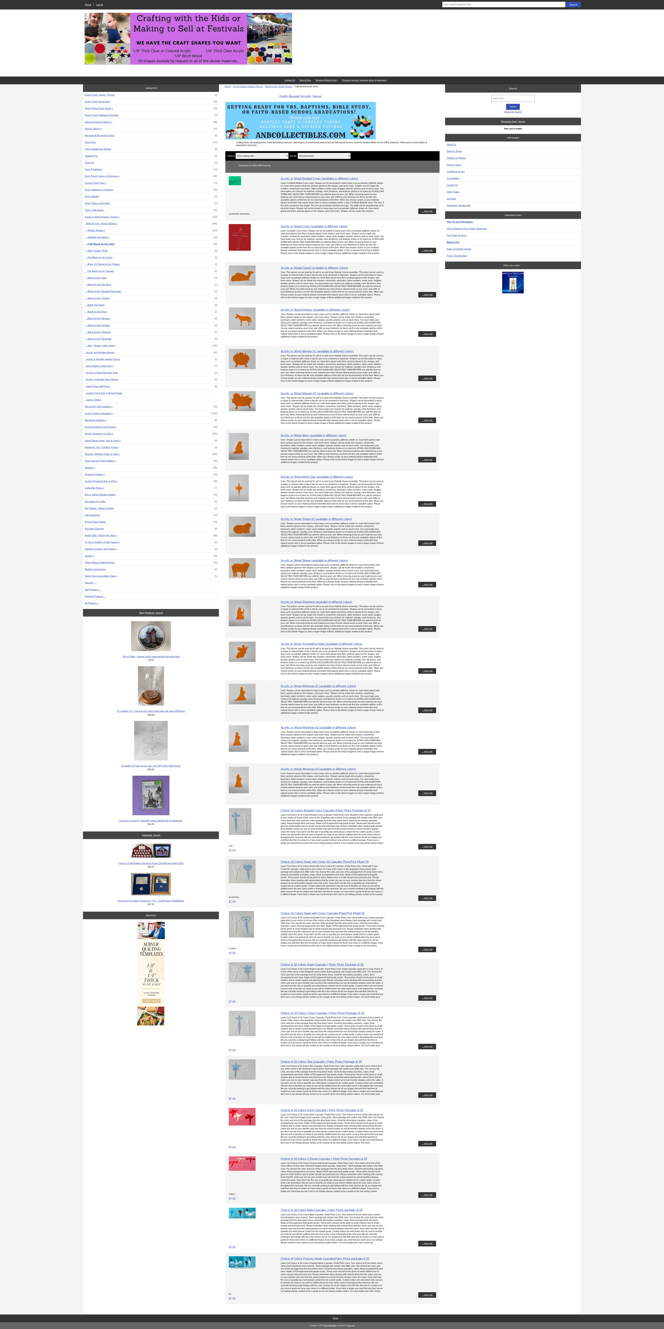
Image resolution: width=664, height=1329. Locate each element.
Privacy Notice (454, 165)
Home (88, 4)
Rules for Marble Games (459, 249)
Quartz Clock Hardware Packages (151, 115)
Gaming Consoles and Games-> (151, 549)
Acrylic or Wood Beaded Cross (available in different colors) (319, 178)
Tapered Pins (151, 156)
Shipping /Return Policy (326, 80)
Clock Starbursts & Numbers (151, 189)
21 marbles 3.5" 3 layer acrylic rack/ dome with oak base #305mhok (151, 711)
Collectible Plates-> (151, 488)
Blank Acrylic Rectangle (151, 339)
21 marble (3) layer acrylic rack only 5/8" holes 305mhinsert (151, 766)
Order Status (453, 192)
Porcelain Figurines (151, 528)
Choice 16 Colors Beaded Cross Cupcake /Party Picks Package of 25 (326, 810)
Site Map (451, 198)
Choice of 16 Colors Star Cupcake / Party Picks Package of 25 (321, 1061)
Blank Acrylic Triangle (151, 298)
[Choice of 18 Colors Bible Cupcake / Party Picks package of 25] (242, 1218)
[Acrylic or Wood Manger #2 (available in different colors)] (242, 410)
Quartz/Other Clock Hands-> (151, 108)
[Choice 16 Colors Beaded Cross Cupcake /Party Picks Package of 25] (240, 834)
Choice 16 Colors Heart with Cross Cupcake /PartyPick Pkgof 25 (323, 913)
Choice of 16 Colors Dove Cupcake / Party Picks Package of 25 (322, 1110)
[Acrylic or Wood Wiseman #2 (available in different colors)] (239, 751)
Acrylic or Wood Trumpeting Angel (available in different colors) (321, 644)
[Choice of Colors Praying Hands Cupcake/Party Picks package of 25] (242, 1268)
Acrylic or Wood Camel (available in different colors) (314, 267)
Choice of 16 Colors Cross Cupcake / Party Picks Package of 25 (322, 1013)
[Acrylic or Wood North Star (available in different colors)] (239, 500)
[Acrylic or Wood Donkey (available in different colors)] (242, 329)
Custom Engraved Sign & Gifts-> (151, 481)
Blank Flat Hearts (151, 305)
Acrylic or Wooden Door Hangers (151, 379)
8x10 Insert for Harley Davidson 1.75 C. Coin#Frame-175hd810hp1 (151, 901)
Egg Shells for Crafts (151, 501)
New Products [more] (151, 612)
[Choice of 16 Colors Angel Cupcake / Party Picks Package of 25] (242, 981)
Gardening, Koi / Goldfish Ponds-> (151, 447)
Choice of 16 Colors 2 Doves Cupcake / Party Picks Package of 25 (324, 1158)
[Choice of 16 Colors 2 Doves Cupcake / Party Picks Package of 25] (242, 1170)
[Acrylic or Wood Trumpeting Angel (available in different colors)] (242, 661)
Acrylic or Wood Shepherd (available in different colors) (316, 602)
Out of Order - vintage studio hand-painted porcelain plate (151, 656)
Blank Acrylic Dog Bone (151, 284)
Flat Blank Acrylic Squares (151, 271)
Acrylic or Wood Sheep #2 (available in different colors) (316, 519)
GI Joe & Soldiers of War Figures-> (151, 542)
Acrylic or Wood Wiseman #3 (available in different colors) (318, 769)
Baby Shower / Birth (151, 250)
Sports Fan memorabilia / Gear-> (151, 576)
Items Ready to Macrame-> (151, 366)
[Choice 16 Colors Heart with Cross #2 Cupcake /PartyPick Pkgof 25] (242, 882)
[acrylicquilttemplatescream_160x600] (151, 974)
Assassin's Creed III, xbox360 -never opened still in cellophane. (151, 820)
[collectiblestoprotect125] (513, 283)
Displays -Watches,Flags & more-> (151, 454)
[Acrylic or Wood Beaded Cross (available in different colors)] (235, 184)
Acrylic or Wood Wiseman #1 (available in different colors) (318, 686)
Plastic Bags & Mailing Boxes (151, 562)
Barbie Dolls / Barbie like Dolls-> (151, 535)
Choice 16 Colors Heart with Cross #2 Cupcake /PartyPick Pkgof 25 (324, 861)
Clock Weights (151, 196)
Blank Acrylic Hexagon (151, 318)
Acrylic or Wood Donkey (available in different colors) (315, 309)
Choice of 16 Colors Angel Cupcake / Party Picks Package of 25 (322, 964)
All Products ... (92, 603)
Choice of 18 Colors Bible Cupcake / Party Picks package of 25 (321, 1210)
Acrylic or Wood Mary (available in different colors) (314, 435)
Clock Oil (151, 162)
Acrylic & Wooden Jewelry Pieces (151, 359)
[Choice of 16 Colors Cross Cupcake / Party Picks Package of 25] (242, 1035)
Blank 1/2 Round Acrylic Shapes (151, 264)
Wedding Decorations (151, 237)
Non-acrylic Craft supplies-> (151, 406)
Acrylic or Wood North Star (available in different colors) (317, 477)
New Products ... (93, 589)
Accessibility (453, 178)
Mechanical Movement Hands (151, 135)
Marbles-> (151, 467)
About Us (451, 144)
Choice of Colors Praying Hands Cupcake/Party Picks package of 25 (325, 1258)
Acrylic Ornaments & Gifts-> (151, 433)
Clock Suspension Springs (151, 149)
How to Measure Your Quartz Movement (467, 228)
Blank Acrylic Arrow (151, 311)
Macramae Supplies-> (151, 420)
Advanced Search (513, 112)
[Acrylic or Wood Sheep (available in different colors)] (242, 577)
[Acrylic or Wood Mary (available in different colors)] (239, 459)
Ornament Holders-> (151, 474)
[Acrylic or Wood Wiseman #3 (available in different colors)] (239, 792)
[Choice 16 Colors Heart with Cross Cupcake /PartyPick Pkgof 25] (241, 937)
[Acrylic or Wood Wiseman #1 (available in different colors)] (242, 703)
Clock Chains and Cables (151, 203)
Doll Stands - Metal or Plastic (151, 508)
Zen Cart (351, 1325)
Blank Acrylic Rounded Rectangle (151, 291)
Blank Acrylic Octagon (151, 325)
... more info (427, 211)
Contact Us (452, 185)
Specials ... (90, 582)
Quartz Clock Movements (151, 101)
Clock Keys (151, 142)
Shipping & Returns (456, 158)
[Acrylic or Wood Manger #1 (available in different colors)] (242, 368)
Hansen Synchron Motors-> (151, 122)
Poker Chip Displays (457, 255)
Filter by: (231, 156)
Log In (99, 4)
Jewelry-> (151, 556)
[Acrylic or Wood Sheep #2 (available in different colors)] (242, 536)
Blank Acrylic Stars (151, 278)
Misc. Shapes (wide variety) (151, 345)
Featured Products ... (95, 596)
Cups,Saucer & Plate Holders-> (151, 461)
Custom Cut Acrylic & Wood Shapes (103, 393)
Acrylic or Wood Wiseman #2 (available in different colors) (318, 727)
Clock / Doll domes (151, 210)
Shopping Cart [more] (513, 121)
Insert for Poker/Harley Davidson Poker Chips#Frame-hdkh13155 (151, 863)
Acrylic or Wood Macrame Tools (151, 372)
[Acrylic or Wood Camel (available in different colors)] (242, 285)
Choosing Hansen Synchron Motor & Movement (364, 80)
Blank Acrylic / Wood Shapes (278, 86)
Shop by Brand (454, 151)
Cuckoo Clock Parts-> (151, 183)
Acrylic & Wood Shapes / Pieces (248, 86)
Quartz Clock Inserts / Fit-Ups (151, 95)
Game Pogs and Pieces (151, 386)
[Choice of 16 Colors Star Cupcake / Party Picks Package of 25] (242, 1079)
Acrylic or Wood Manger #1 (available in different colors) (317, 351)
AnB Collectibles (330, 1325)
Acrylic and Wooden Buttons (151, 352)
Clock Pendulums (151, 169)
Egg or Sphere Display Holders (151, 494)
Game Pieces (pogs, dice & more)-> (151, 440)
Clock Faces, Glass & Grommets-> (151, 176)
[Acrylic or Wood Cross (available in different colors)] (240, 250)
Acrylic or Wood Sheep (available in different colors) (314, 560)
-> (151, 217)
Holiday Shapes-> (151, 230)
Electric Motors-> (151, 128)
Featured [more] (151, 835)
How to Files (305, 80)
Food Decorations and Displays (151, 427)
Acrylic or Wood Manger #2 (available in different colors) (317, 393)
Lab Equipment (151, 515)
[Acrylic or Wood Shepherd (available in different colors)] (240, 625)
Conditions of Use (456, 171)
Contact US (289, 80)
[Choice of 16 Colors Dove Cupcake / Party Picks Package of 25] (242, 1125)
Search (513, 88)
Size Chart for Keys (457, 235)
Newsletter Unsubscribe (459, 205)
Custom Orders (93, 400)
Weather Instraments (151, 569)
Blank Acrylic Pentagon (151, 332)
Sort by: (293, 156)
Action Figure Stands (151, 522)
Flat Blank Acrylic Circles (151, 257)
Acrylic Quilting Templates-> (151, 413)
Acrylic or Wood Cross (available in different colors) (314, 226)
